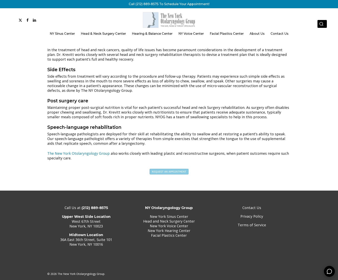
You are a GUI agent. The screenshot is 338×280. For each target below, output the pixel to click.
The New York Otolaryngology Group (78, 153)
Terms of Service (252, 225)
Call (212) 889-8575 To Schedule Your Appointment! (169, 4)
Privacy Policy (251, 216)
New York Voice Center (169, 226)
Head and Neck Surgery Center (169, 221)
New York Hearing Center (169, 230)
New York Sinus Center (169, 216)
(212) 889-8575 (95, 208)
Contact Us (251, 207)
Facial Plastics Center (169, 235)
